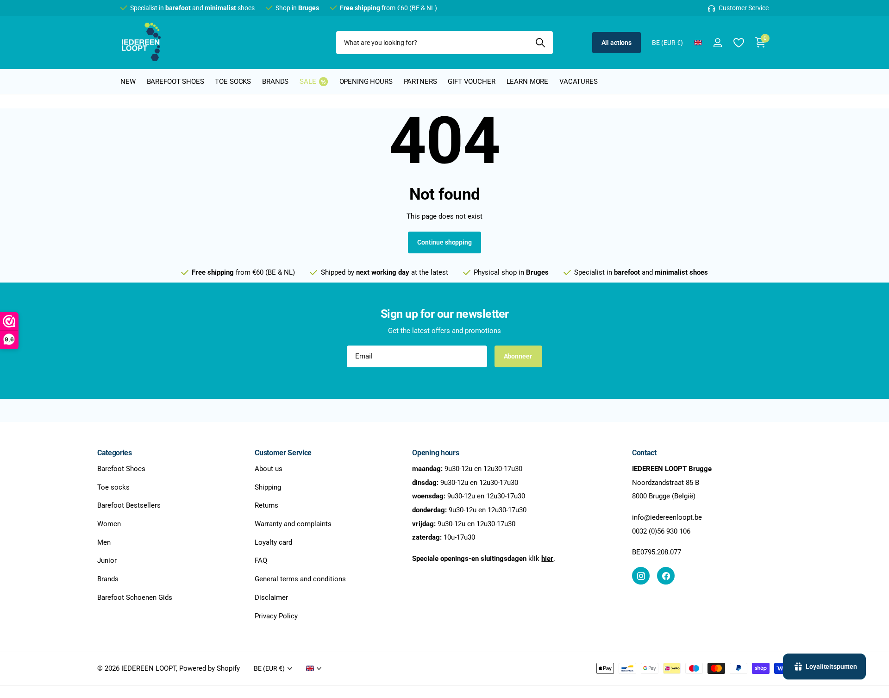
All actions (616, 42)
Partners (420, 81)
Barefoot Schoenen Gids (134, 597)
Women (109, 524)
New (128, 81)
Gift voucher (471, 81)
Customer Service (283, 452)
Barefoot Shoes (121, 469)
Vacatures (578, 81)
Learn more (528, 81)
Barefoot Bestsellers (129, 505)
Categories (114, 452)
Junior (107, 560)
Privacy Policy (276, 615)
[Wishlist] (738, 42)
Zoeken (540, 42)
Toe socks (233, 81)
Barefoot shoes (175, 81)
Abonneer (518, 356)
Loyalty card (273, 542)
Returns (266, 505)
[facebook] (666, 576)
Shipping (268, 487)
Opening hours (366, 81)
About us (268, 469)
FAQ (261, 560)
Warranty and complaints (293, 524)
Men (104, 542)
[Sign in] (717, 42)
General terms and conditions (300, 579)
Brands (275, 81)
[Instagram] (641, 576)
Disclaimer (271, 597)
